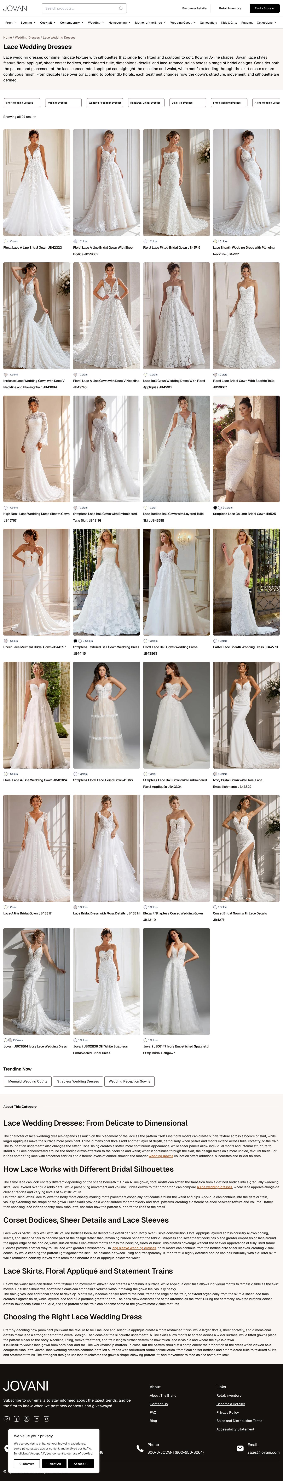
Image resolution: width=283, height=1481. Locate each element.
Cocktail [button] (46, 22)
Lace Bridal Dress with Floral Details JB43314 (106, 913)
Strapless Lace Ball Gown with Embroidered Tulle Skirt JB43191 (105, 517)
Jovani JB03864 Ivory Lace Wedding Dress (35, 1046)
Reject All (54, 1464)
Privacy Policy (227, 1412)
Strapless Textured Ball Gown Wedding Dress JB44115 (106, 650)
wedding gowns (161, 1156)
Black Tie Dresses (140, 102)
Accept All (81, 1464)
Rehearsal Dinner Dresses (104, 102)
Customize (26, 1464)
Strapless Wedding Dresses (78, 1081)
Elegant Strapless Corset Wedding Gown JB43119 (173, 916)
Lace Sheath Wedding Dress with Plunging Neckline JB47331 (244, 250)
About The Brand (163, 1395)
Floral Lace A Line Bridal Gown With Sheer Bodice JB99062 (103, 250)
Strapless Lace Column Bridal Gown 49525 (244, 514)
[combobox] (84, 8)
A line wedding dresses (214, 1187)
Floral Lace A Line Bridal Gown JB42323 (32, 247)
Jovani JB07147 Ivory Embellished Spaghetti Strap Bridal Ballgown (176, 1049)
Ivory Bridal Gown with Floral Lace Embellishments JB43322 (237, 783)
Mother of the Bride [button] (148, 22)
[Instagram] (46, 1419)
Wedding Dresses (27, 37)
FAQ (153, 1412)
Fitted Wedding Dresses (185, 102)
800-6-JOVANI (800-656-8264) (176, 1452)
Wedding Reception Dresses (63, 102)
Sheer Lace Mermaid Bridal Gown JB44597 (34, 647)
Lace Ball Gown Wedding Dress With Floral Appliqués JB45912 (174, 384)
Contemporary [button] (70, 22)
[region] (53, 1451)
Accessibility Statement (235, 1429)
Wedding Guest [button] (181, 22)
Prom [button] (8, 22)
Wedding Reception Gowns (129, 1081)
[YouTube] (6, 1419)
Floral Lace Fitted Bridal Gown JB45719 (171, 247)
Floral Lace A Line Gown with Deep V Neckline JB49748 (106, 384)
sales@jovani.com (264, 1452)
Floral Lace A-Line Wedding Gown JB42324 (35, 780)
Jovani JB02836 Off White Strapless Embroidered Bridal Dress (100, 1049)
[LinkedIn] (36, 1419)
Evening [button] (26, 22)
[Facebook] (16, 1419)
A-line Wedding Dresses (227, 102)
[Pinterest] (26, 1419)
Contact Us (159, 1404)
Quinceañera (208, 22)
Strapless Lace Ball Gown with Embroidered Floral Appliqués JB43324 (175, 783)
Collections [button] (265, 22)
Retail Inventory (228, 1395)
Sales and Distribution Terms (239, 1420)
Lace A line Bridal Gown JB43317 (27, 913)
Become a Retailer (230, 1404)
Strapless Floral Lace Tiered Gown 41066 (103, 780)
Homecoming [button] (118, 22)
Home (7, 37)
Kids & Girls (229, 22)
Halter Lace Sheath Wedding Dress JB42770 (245, 647)
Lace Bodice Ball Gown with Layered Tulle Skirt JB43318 (173, 517)
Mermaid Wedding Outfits (27, 1081)
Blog (153, 1420)
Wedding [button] (94, 22)
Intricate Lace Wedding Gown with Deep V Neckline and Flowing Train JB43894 (34, 384)
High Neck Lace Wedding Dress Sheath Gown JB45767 (36, 517)
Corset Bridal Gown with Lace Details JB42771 (240, 916)
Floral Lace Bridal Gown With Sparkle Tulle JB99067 (244, 384)
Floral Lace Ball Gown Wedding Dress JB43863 (170, 650)
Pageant (247, 22)
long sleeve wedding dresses (134, 1248)
